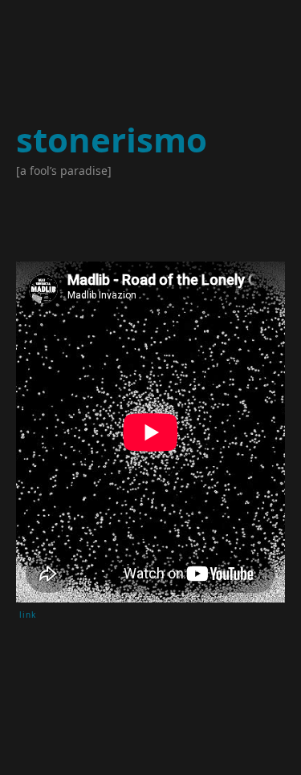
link (27, 614)
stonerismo (111, 139)
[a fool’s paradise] (64, 170)
